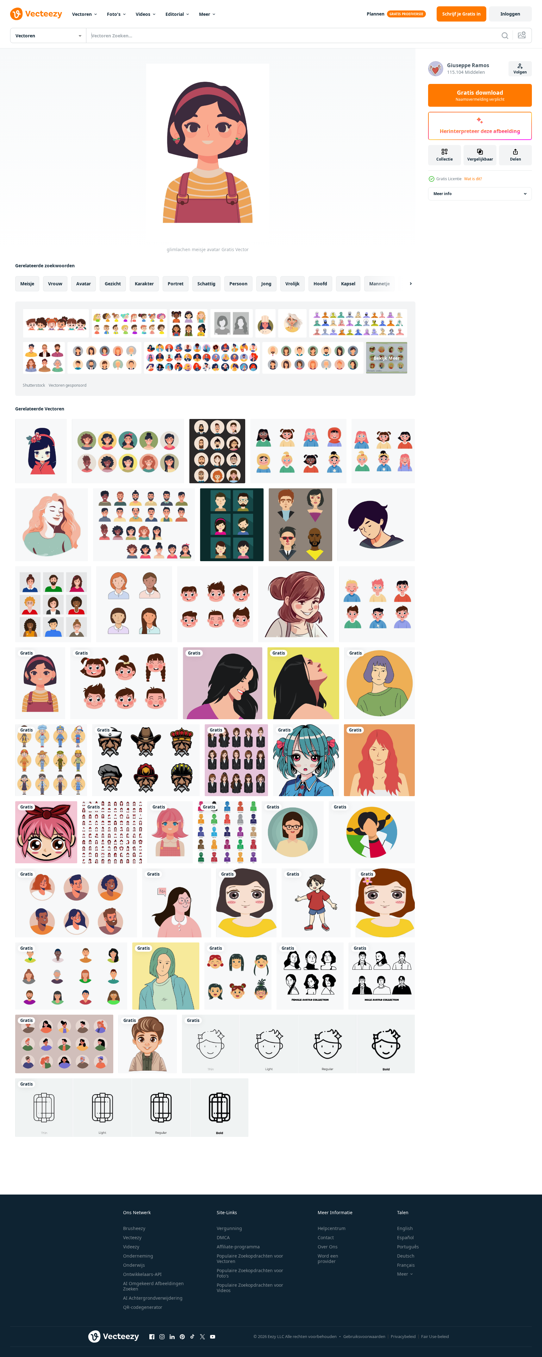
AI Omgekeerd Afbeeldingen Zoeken (153, 1286)
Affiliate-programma (238, 1247)
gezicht (113, 284)
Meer (204, 14)
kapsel (348, 284)
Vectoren (82, 14)
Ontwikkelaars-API (142, 1274)
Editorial (174, 14)
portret (176, 284)
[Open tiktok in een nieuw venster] (192, 1336)
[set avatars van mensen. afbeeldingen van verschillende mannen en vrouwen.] (71, 976)
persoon (238, 284)
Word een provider (328, 1258)
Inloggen (510, 14)
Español (405, 1237)
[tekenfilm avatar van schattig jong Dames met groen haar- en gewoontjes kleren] (165, 976)
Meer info (442, 193)
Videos (143, 14)
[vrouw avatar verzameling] (310, 976)
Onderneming (138, 1256)
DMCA (223, 1237)
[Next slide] (405, 283)
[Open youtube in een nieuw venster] (212, 1336)
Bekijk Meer (387, 358)
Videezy (131, 1247)
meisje (27, 284)
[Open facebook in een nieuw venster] (151, 1336)
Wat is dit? (473, 178)
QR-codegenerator (142, 1307)
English (405, 1228)
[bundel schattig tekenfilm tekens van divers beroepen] (51, 760)
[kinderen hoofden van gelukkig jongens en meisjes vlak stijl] (124, 683)
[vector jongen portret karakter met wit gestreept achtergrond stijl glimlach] (147, 1044)
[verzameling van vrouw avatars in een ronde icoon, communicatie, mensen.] (128, 451)
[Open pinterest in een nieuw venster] (182, 1336)
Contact (326, 1237)
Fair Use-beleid (435, 1336)
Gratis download (480, 95)
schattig (206, 284)
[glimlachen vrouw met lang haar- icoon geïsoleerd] (51, 524)
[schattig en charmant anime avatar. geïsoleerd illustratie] (306, 760)
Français (406, 1265)
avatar (83, 284)
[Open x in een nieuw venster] (202, 1336)
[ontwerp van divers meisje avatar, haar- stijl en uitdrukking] (236, 760)
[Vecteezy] (36, 14)
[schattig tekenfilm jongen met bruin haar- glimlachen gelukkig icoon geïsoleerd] (376, 524)
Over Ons (328, 1247)
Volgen (520, 72)
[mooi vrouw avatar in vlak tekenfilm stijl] (379, 683)
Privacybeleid (403, 1336)
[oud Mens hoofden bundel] (146, 760)
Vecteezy (132, 1237)
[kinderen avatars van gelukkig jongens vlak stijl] (377, 604)
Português (408, 1247)
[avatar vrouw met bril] (293, 832)
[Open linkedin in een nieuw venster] (172, 1336)
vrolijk (292, 284)
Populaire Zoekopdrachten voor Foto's (250, 1273)
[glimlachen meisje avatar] (40, 683)
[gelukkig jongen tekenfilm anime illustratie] (316, 902)
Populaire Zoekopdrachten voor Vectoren (250, 1258)
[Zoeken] (505, 35)
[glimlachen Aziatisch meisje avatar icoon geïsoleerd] (41, 451)
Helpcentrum (332, 1228)
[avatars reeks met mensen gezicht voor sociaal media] (64, 1044)
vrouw (55, 284)
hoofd (320, 284)
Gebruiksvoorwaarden (364, 1336)
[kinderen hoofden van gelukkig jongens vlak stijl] (215, 604)
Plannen (375, 14)
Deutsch (405, 1256)
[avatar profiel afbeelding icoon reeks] (76, 902)
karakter (144, 284)
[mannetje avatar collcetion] (382, 976)
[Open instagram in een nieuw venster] (162, 1336)
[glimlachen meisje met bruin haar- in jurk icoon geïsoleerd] (296, 604)
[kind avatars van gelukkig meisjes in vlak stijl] (383, 451)
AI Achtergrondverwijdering (153, 1298)
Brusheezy (134, 1228)
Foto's (114, 14)
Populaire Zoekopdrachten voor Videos (250, 1287)
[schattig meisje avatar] (170, 832)
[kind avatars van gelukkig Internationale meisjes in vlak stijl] (298, 451)
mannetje (379, 284)
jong (266, 284)
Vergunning (229, 1228)
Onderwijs (134, 1265)
